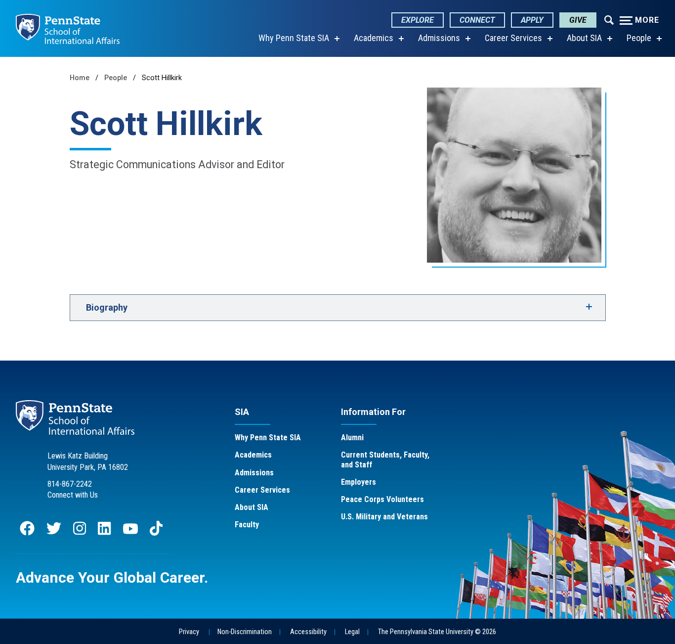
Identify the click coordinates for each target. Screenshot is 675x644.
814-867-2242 (69, 484)
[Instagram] (79, 533)
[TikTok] (157, 533)
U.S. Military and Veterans (384, 516)
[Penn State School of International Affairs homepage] (68, 28)
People (639, 38)
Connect (477, 20)
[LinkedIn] (104, 533)
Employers (358, 482)
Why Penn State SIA (293, 38)
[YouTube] (130, 533)
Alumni (352, 437)
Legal (352, 632)
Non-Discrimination (244, 632)
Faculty (247, 524)
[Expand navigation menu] (609, 19)
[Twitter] (53, 533)
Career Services (513, 38)
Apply (532, 20)
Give (578, 20)
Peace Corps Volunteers (382, 499)
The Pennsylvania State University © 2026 (437, 632)
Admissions (439, 38)
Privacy (189, 632)
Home (79, 78)
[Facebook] (27, 533)
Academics (373, 38)
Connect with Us (72, 495)
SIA (242, 412)
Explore (417, 20)
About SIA (584, 38)
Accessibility (308, 632)
